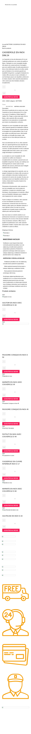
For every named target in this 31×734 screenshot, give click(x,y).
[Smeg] (8, 547)
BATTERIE (10, 44)
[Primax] (8, 562)
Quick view (4, 300)
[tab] (9, 106)
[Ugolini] (8, 538)
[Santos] (8, 552)
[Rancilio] (8, 556)
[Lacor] (8, 571)
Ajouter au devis (11, 97)
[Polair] (8, 567)
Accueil (4, 44)
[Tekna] (8, 541)
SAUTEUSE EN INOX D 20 (12, 516)
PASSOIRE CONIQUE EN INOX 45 (15, 409)
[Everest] (8, 578)
